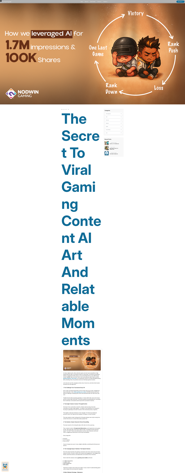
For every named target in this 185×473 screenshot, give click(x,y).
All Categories (108, 113)
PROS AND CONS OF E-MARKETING (114, 149)
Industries (105, 1)
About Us (86, 1)
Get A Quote (180, 1)
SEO (106, 116)
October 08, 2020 (113, 142)
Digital (107, 126)
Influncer (107, 120)
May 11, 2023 (113, 147)
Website (107, 123)
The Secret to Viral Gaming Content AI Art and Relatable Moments (81, 229)
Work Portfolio (92, 1)
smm (106, 132)
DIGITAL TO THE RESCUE (114, 143)
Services (98, 1)
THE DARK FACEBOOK (114, 153)
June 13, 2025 (64, 109)
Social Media (108, 129)
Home (82, 1)
